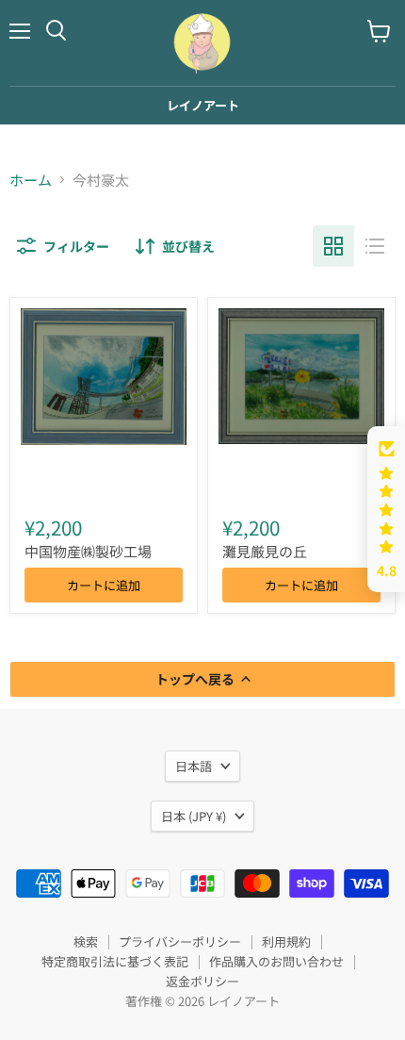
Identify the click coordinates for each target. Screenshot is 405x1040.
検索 (85, 941)
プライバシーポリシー (180, 941)
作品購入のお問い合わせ (276, 961)
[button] (386, 509)
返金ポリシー (202, 981)
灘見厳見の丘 (264, 551)
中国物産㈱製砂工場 (88, 551)
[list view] (375, 246)
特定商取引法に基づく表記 (114, 961)
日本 (193, 816)
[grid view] (333, 246)
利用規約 (286, 941)
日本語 (193, 766)
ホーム (30, 180)
